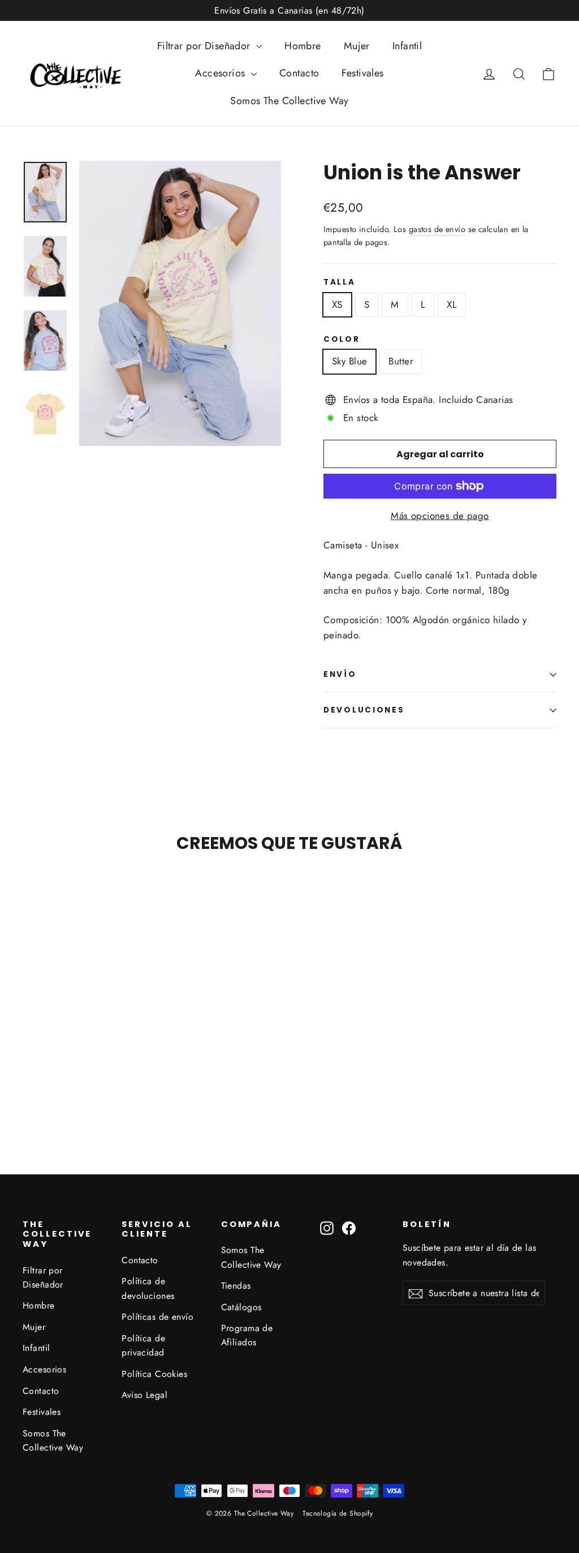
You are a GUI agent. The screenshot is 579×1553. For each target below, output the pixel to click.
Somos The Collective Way (289, 100)
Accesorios (221, 73)
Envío (340, 674)
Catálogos (241, 1307)
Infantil (407, 45)
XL (452, 304)
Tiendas (236, 1285)
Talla (339, 282)
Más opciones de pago (440, 515)
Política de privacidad (143, 1345)
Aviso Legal (144, 1394)
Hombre (302, 45)
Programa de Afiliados (247, 1335)
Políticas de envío (157, 1316)
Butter (400, 361)
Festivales (362, 73)
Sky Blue (349, 361)
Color (341, 339)
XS (337, 304)
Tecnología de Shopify (338, 1513)
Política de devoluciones (148, 1288)
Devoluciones (364, 710)
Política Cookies (154, 1373)
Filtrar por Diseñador (205, 45)
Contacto (299, 73)
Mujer (357, 45)
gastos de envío (437, 229)
